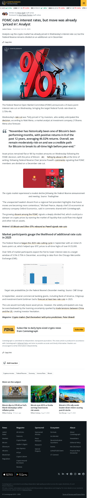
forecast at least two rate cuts (51, 299)
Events (52, 447)
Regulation (6, 459)
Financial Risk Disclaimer (75, 452)
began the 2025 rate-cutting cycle (37, 243)
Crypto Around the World (21, 462)
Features (19, 436)
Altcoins (5, 451)
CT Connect (54, 455)
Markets (5, 438)
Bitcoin (4, 442)
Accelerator (54, 436)
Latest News (6, 29)
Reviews (19, 467)
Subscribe (79, 329)
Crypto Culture (21, 456)
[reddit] (83, 474)
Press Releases (38, 439)
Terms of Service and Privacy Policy (74, 494)
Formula (53, 432)
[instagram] (75, 474)
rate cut (18, 117)
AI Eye (18, 452)
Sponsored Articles (39, 433)
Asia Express (20, 448)
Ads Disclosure (75, 447)
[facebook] (71, 474)
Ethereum (5, 447)
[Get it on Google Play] (22, 474)
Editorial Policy (23, 343)
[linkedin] (63, 474)
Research (38, 445)
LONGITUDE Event (56, 451)
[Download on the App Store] (8, 474)
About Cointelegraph (75, 433)
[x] (59, 474)
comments (60, 160)
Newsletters (74, 438)
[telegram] (67, 474)
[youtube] (79, 474)
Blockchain (6, 455)
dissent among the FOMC (26, 214)
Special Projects (38, 450)
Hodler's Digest (21, 444)
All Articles (20, 432)
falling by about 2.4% (56, 157)
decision (6, 120)
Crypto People (21, 440)
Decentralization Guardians (56, 441)
